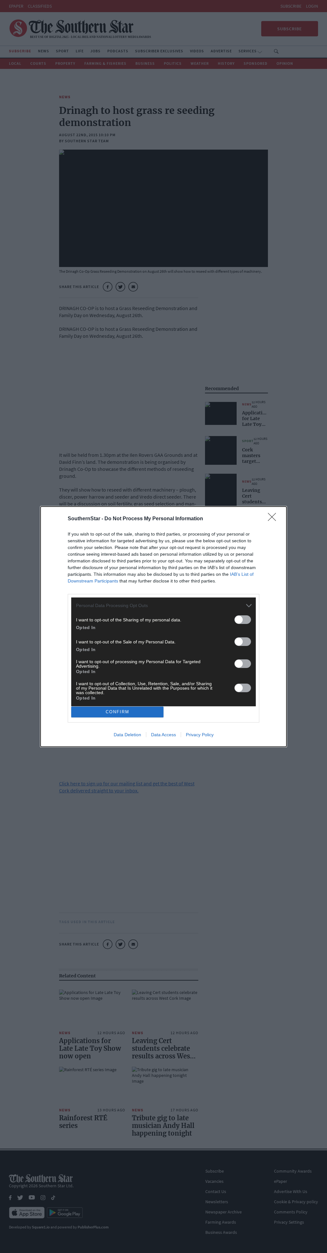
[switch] (242, 619)
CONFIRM (117, 711)
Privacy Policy (200, 734)
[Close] (274, 519)
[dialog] (163, 627)
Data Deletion (127, 734)
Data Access (163, 734)
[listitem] (163, 605)
